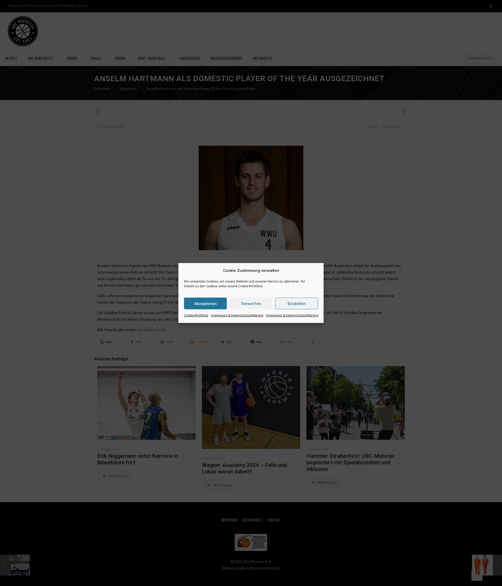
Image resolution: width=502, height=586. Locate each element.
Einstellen (297, 303)
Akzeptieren (205, 303)
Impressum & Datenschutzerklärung (237, 315)
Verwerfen (251, 303)
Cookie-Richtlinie (196, 315)
